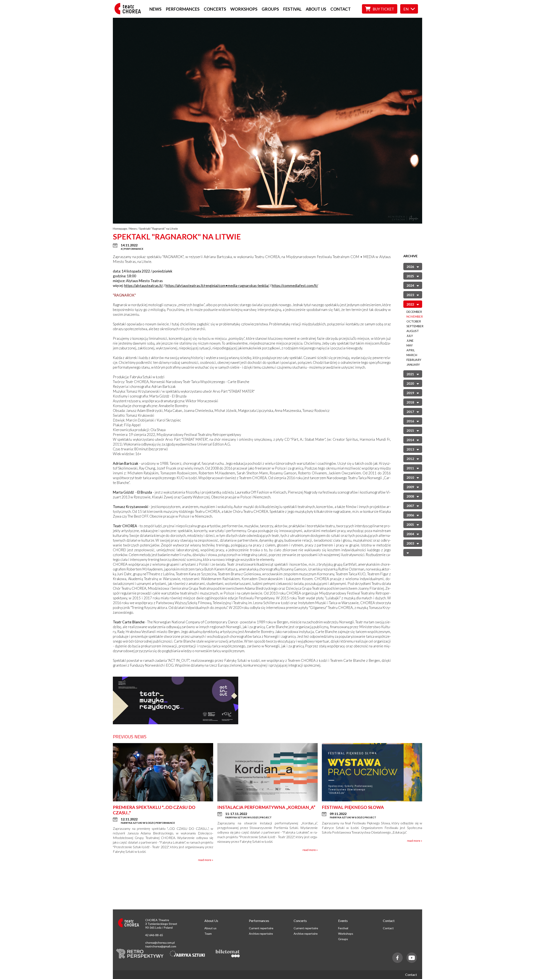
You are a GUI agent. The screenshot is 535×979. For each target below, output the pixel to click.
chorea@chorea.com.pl (160, 942)
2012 (410, 459)
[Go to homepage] (129, 13)
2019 (410, 393)
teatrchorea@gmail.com (160, 946)
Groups (270, 8)
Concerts (215, 8)
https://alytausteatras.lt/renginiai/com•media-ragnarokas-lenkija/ (217, 285)
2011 (410, 468)
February (413, 360)
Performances (183, 8)
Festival (292, 8)
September (414, 326)
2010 (410, 477)
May (409, 345)
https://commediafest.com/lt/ (295, 285)
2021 (410, 374)
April (410, 350)
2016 (410, 421)
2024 (410, 285)
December (414, 311)
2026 (410, 267)
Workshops (243, 8)
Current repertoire (261, 928)
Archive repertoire (261, 933)
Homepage (120, 228)
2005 (410, 524)
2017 (410, 412)
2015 (410, 430)
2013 (410, 449)
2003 (410, 543)
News (155, 8)
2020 (410, 383)
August (412, 331)
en (406, 9)
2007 (410, 506)
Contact (340, 8)
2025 (410, 276)
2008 (410, 496)
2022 (410, 304)
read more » (205, 860)
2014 (410, 440)
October (413, 321)
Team (208, 933)
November (414, 316)
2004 (410, 534)
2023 (410, 295)
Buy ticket (383, 9)
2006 (410, 515)
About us (316, 8)
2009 (410, 487)
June (410, 340)
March (411, 355)
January (413, 364)
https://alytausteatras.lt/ (143, 285)
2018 (410, 402)
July (409, 335)
